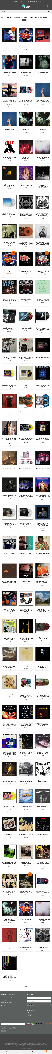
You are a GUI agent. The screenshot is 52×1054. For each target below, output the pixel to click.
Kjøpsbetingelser (15, 1040)
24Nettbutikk (28, 1048)
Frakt (8, 1040)
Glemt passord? (48, 1004)
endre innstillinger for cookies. (30, 1045)
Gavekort (30, 1015)
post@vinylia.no (7, 1000)
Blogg (43, 1040)
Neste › (25, 986)
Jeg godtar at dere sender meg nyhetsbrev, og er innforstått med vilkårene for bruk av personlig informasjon (12, 1027)
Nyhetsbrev (37, 1040)
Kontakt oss (30, 1017)
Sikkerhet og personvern (27, 1040)
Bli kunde (30, 1014)
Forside (29, 1012)
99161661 (6, 998)
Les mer (23, 1030)
